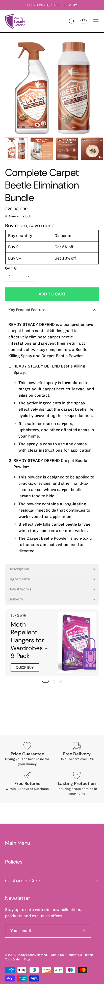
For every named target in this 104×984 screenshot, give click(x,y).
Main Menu (17, 843)
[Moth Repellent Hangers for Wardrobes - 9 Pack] (77, 642)
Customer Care (22, 880)
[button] (52, 310)
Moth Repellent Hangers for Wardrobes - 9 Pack (29, 640)
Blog (27, 959)
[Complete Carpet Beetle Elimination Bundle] (16, 148)
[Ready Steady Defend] (15, 21)
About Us (57, 955)
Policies (13, 861)
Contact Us (74, 955)
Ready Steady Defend (32, 955)
